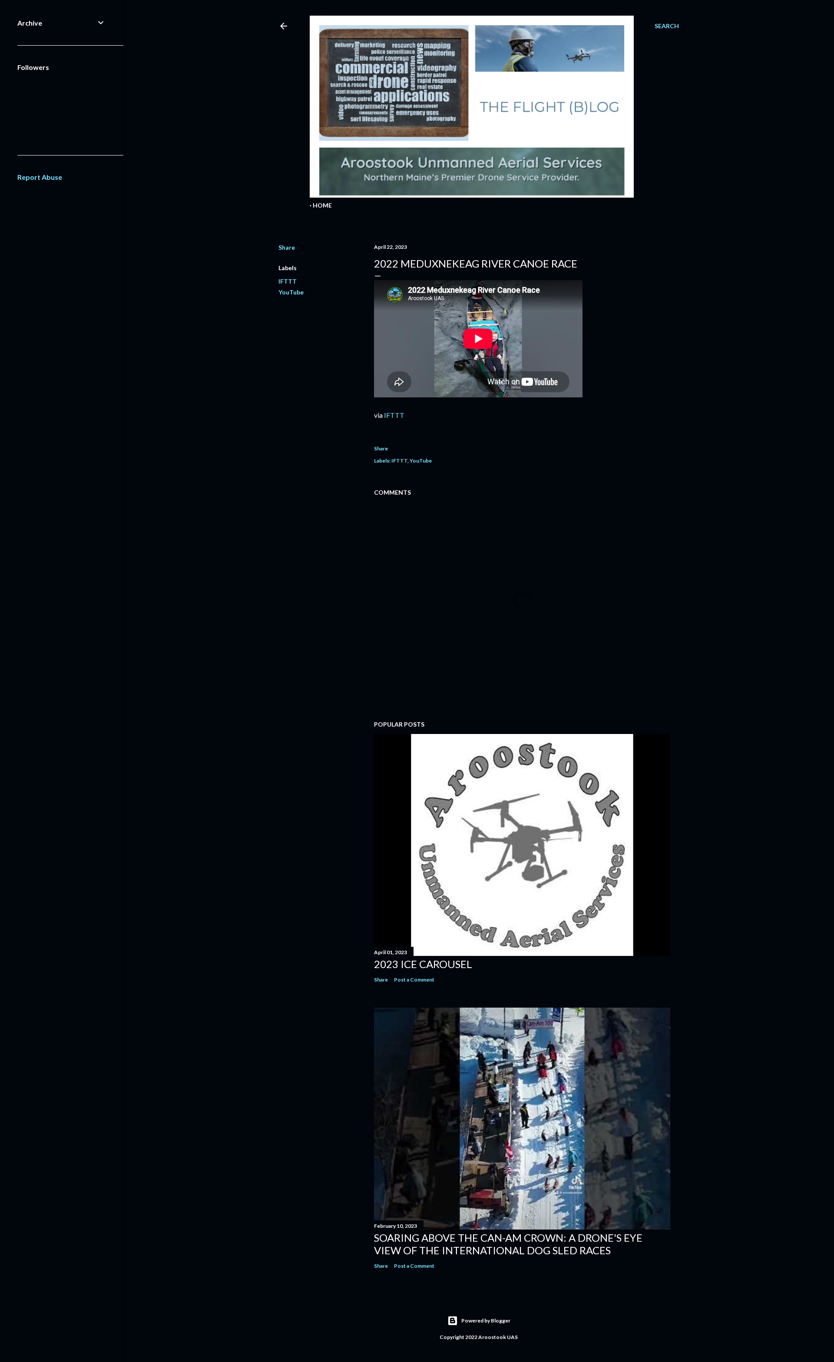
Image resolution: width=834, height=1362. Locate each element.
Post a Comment (414, 979)
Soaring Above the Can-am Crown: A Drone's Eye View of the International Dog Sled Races (508, 1243)
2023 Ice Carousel (423, 964)
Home (322, 205)
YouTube (291, 292)
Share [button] (286, 247)
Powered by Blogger (485, 1320)
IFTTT (287, 281)
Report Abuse (39, 177)
